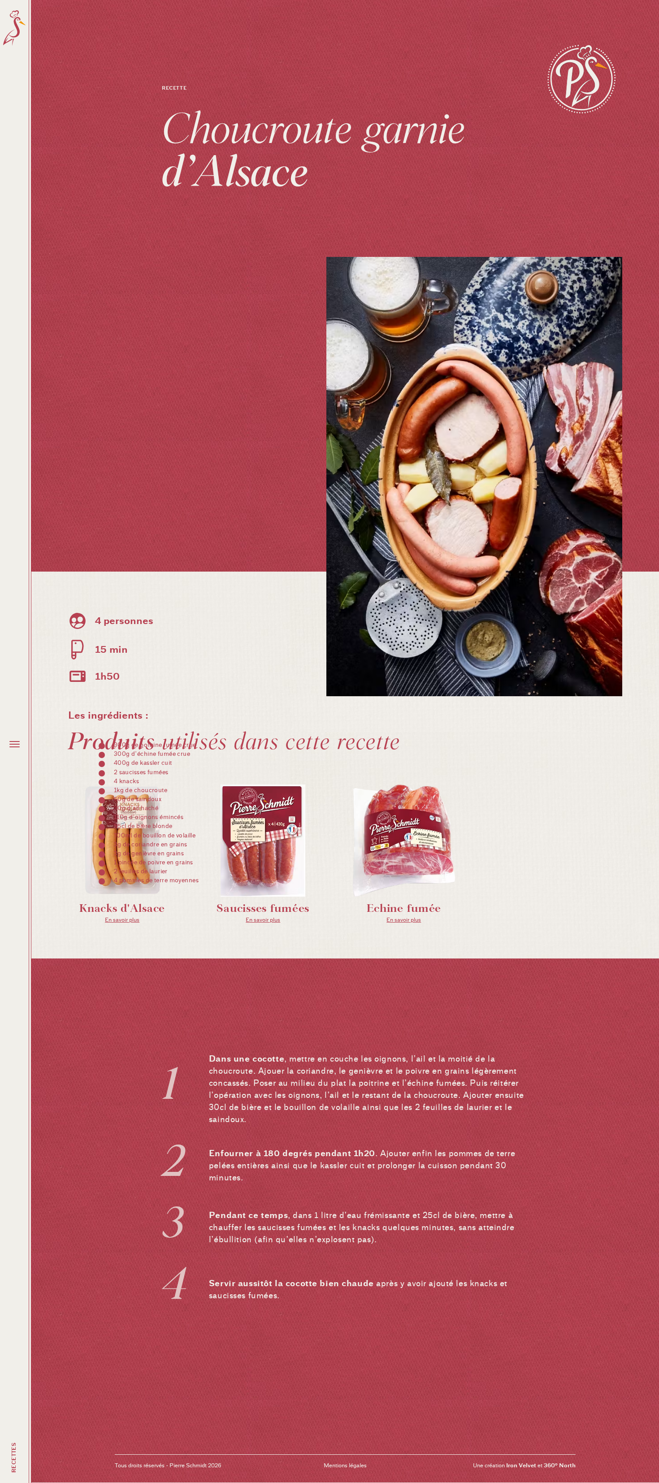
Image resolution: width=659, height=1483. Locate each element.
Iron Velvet (521, 1465)
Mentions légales (345, 1465)
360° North (560, 1465)
